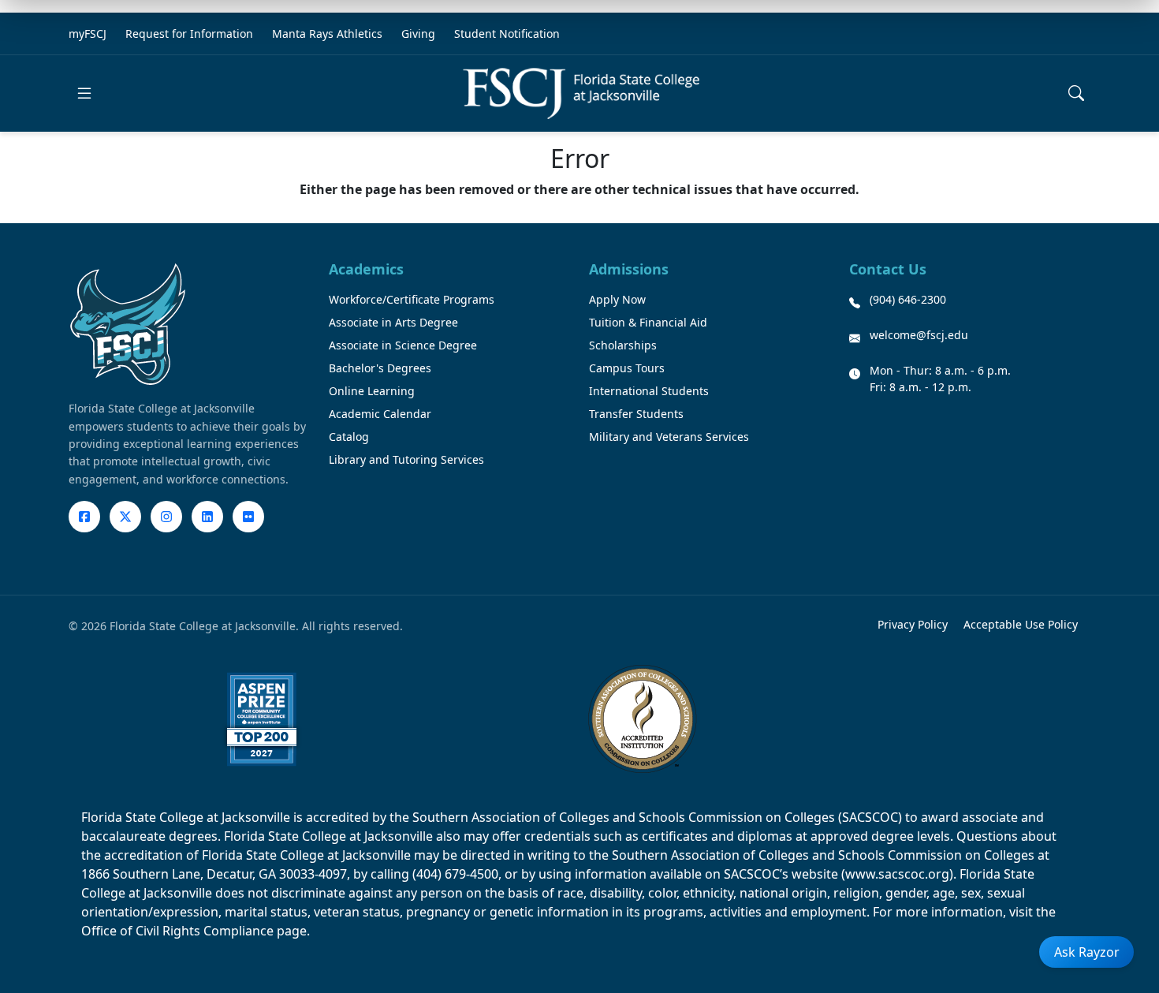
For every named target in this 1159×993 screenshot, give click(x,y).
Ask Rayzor (1087, 952)
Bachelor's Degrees (380, 367)
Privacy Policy (913, 624)
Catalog (349, 436)
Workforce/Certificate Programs (411, 299)
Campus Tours (627, 367)
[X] (125, 516)
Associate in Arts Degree (393, 322)
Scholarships (623, 345)
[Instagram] (166, 516)
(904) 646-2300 (908, 299)
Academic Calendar (380, 413)
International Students (649, 390)
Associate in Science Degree (403, 345)
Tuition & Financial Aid (648, 322)
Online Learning (372, 390)
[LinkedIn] (207, 516)
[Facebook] (84, 516)
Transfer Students (636, 413)
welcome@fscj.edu (919, 334)
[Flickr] (248, 516)
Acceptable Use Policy (1020, 624)
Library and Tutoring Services (406, 459)
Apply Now (617, 299)
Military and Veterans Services (669, 436)
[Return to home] (581, 93)
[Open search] (1076, 93)
